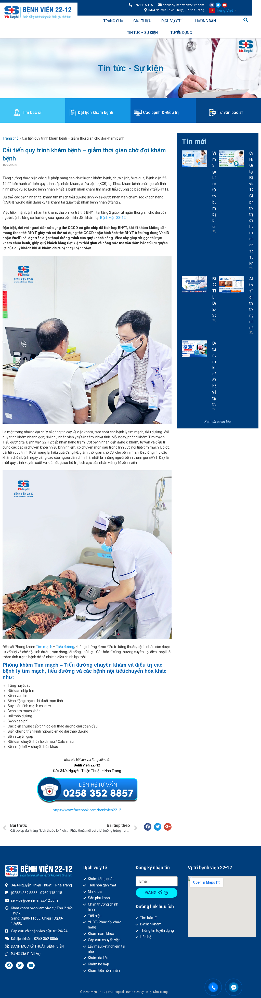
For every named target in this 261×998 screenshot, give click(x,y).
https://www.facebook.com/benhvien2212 (87, 810)
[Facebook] (211, 5)
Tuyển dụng (181, 33)
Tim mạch (44, 647)
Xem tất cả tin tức (217, 422)
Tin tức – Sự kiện (142, 33)
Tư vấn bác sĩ (230, 112)
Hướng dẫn (205, 21)
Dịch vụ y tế (171, 21)
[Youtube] (224, 5)
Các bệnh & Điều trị (161, 112)
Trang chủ (113, 21)
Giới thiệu (142, 21)
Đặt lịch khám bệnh (95, 112)
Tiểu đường (65, 647)
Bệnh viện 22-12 (113, 217)
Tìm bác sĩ (31, 112)
